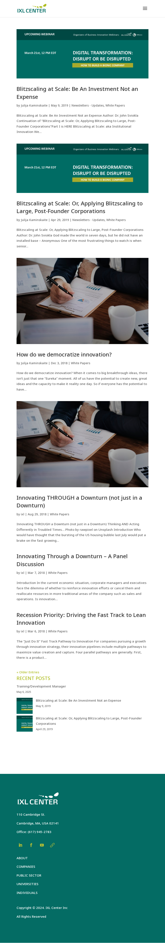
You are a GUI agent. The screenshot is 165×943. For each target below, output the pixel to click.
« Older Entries (28, 672)
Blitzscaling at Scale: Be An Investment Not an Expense (78, 700)
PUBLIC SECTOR (29, 875)
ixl (22, 514)
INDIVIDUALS (27, 892)
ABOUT (22, 858)
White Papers (115, 105)
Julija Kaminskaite (34, 105)
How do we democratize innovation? (64, 354)
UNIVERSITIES (27, 884)
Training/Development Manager (41, 686)
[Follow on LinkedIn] (20, 845)
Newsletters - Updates (88, 105)
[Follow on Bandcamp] (52, 845)
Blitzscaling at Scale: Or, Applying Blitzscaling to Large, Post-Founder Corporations (80, 207)
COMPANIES (26, 866)
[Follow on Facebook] (31, 845)
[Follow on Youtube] (42, 845)
